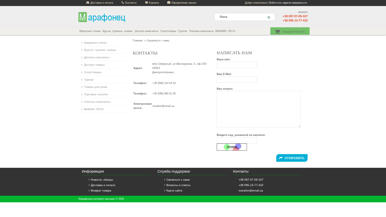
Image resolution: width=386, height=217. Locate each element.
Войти (272, 2)
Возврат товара (101, 190)
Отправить (294, 158)
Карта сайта (174, 190)
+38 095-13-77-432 (295, 20)
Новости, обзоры (102, 179)
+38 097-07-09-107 (295, 16)
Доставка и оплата (103, 185)
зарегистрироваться (294, 2)
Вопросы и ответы (178, 185)
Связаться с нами (178, 179)
